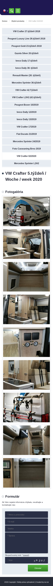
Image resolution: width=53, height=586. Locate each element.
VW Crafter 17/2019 (26, 127)
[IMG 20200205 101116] (26, 277)
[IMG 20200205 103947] (26, 407)
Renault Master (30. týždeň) (26, 75)
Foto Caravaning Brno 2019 (26, 149)
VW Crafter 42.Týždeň (26, 90)
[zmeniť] (26, 555)
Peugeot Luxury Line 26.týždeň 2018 (26, 38)
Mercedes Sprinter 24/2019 (26, 141)
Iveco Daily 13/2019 (26, 119)
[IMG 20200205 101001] (26, 244)
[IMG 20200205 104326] (26, 342)
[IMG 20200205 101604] (26, 440)
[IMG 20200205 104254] (26, 211)
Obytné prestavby (17, 21)
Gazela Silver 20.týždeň (26, 53)
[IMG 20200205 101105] (26, 473)
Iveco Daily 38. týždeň (26, 68)
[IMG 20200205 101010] (26, 309)
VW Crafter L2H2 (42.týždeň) (26, 97)
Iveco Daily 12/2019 (26, 112)
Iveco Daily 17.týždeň (26, 61)
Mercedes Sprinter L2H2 (26, 163)
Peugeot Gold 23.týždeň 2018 (27, 46)
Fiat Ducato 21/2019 (26, 134)
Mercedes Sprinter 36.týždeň (26, 83)
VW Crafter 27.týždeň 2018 (26, 31)
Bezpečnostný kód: (14, 555)
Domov (4, 21)
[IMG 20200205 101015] (26, 375)
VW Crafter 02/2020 (26, 156)
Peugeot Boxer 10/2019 (26, 105)
